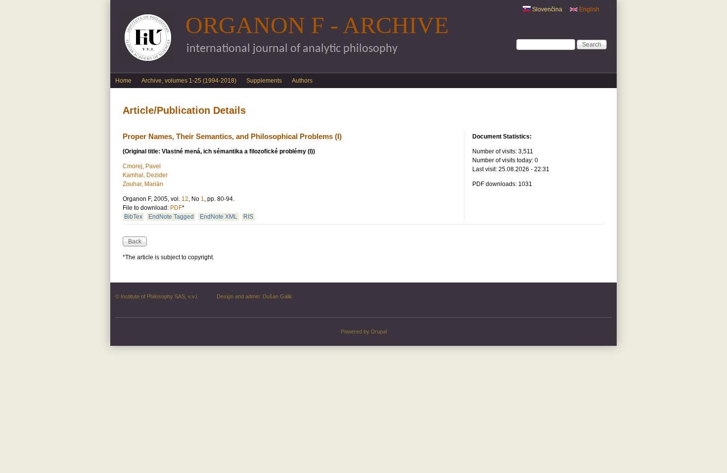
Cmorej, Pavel (142, 166)
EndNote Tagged (171, 216)
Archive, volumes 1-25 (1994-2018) (188, 80)
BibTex (133, 216)
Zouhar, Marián (143, 184)
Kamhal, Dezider (145, 175)
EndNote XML (218, 216)
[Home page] (148, 63)
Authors (302, 80)
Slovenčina (546, 9)
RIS (248, 216)
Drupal (379, 331)
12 (185, 198)
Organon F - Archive (317, 25)
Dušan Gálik (277, 296)
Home (123, 80)
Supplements (264, 80)
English (588, 9)
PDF (176, 207)
